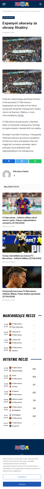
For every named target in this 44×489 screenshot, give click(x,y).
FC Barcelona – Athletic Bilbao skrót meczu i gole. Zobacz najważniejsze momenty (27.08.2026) (19, 220)
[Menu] (4, 4)
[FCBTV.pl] (22, 4)
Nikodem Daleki (20, 171)
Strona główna (7, 11)
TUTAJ (20, 115)
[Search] (40, 4)
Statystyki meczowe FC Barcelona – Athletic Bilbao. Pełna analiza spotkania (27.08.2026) (21, 294)
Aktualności (8, 17)
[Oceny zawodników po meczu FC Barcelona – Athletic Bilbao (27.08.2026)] (22, 242)
